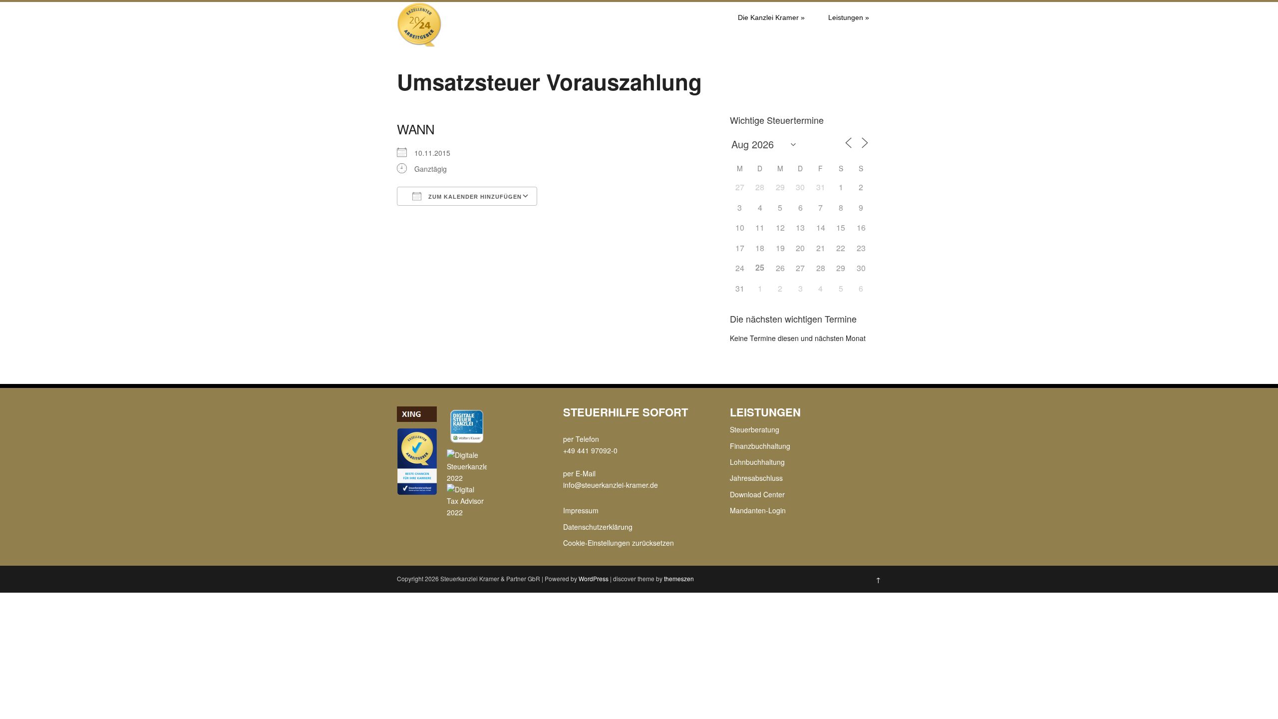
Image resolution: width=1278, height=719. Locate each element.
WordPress (594, 578)
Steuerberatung (754, 429)
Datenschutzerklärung (598, 527)
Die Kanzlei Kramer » (771, 17)
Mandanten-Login (758, 510)
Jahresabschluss (756, 478)
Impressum (581, 510)
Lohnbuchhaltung (757, 462)
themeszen (679, 578)
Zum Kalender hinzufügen (474, 197)
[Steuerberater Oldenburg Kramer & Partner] (419, 44)
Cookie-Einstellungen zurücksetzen (618, 543)
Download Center (757, 494)
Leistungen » (848, 17)
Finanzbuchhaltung (760, 446)
